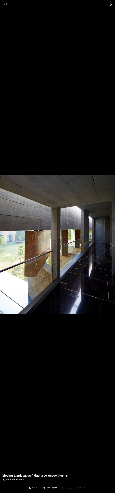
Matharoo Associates (49, 475)
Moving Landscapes (16, 475)
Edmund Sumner (15, 479)
